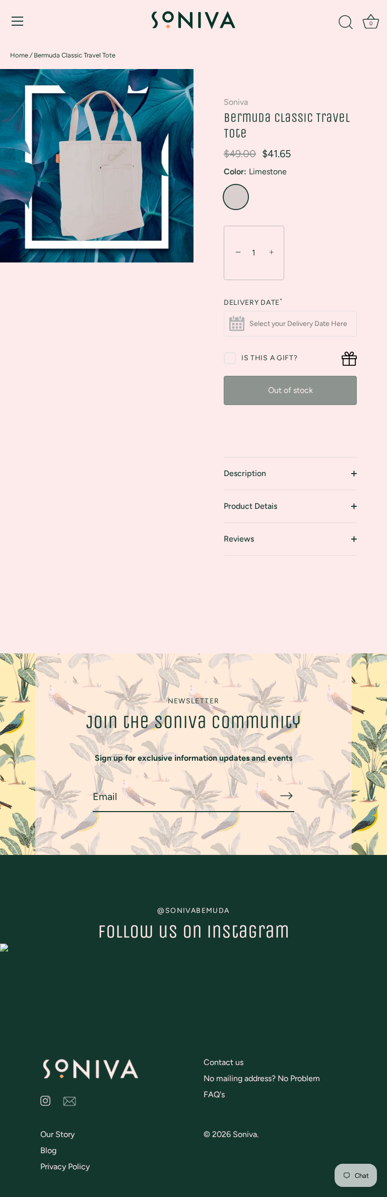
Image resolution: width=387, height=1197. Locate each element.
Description (245, 473)
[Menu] (18, 21)
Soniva (236, 102)
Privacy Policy (65, 1166)
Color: (255, 171)
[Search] (346, 23)
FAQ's (214, 1094)
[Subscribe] (286, 795)
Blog (48, 1150)
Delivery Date (253, 303)
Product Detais (250, 506)
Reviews (239, 539)
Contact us (223, 1062)
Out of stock (290, 390)
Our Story (57, 1134)
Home (19, 55)
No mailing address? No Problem (262, 1078)
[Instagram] (45, 1100)
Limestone (236, 197)
